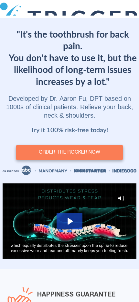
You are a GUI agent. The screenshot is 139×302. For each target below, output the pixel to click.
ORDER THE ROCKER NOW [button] (69, 152)
